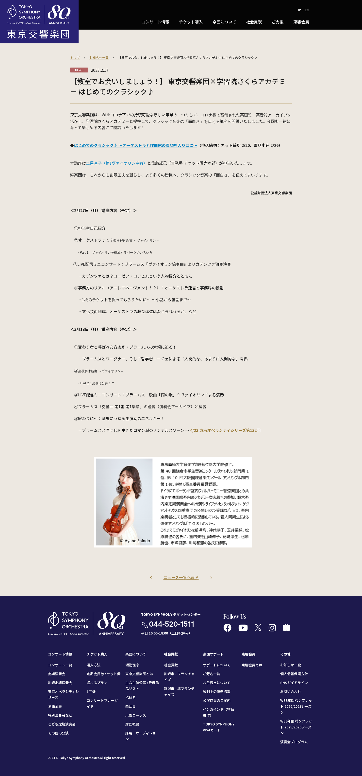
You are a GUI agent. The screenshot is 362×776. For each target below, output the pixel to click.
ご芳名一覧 (211, 673)
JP (299, 10)
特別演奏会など (60, 715)
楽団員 (130, 706)
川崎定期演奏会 (60, 682)
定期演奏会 (56, 673)
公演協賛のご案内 (216, 700)
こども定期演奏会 (62, 724)
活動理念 (132, 664)
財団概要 (132, 724)
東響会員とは (252, 664)
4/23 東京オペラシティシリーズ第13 (222, 430)
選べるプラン (97, 682)
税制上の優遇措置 (216, 691)
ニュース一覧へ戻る (181, 577)
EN (307, 10)
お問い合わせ (290, 691)
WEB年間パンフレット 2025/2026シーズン (296, 727)
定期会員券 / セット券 (103, 673)
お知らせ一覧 (99, 57)
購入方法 (93, 664)
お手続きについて (216, 682)
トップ (75, 57)
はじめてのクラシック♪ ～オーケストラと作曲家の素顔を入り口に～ (135, 145)
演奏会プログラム (294, 741)
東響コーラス (135, 715)
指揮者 (130, 697)
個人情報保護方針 (294, 673)
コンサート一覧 (60, 664)
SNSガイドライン (294, 682)
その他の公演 (58, 732)
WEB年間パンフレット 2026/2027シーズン (296, 706)
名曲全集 (55, 706)
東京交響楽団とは (139, 673)
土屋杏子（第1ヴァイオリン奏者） (116, 163)
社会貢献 (171, 664)
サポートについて (216, 664)
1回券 (91, 691)
